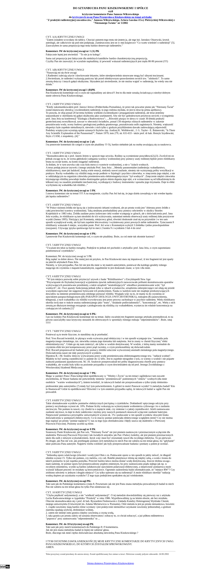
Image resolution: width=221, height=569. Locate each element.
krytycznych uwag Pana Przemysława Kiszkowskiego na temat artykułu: (112, 17)
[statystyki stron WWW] (5, 567)
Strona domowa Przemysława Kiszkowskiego (110, 563)
